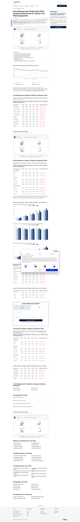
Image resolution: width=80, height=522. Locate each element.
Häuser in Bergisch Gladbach (35, 498)
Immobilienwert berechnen (62, 5)
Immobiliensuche (15, 5)
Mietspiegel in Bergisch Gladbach (18, 484)
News (28, 515)
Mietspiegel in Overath (34, 484)
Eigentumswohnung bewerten (17, 513)
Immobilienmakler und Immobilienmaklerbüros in (22, 470)
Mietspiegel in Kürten (16, 489)
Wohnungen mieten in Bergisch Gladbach (19, 498)
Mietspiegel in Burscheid (35, 485)
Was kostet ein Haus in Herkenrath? (18, 397)
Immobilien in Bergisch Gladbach (18, 496)
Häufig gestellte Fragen (17, 58)
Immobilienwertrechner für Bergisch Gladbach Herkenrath (35, 90)
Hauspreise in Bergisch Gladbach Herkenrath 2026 (21, 56)
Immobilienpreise (17, 444)
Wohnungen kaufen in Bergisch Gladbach (37, 496)
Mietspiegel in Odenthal (16, 487)
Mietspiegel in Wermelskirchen (36, 489)
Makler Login (56, 512)
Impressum (42, 511)
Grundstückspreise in (20, 455)
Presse (28, 513)
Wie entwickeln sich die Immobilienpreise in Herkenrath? (22, 403)
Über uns (28, 511)
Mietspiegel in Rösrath (16, 485)
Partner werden (56, 511)
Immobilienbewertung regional (17, 515)
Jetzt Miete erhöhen (58, 27)
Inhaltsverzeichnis (11, 23)
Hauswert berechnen (16, 512)
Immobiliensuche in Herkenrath (18, 59)
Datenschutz (42, 512)
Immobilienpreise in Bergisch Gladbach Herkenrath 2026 (22, 53)
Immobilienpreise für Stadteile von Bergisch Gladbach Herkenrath (23, 57)
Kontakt (28, 512)
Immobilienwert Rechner (16, 511)
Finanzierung (27, 5)
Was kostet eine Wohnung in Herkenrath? (19, 400)
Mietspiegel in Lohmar (34, 487)
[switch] (35, 266)
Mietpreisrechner (15, 516)
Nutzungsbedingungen (43, 513)
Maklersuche (22, 5)
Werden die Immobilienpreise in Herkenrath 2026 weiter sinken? (23, 406)
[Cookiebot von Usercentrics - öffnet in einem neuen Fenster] (54, 251)
